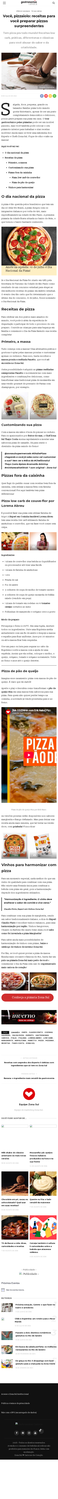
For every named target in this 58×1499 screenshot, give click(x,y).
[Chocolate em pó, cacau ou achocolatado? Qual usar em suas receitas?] (14, 1183)
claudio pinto (36, 1032)
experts (30, 1035)
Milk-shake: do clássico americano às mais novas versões (13, 1155)
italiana (22, 1038)
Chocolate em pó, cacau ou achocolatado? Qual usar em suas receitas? (14, 1202)
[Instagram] (29, 1433)
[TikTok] (41, 1431)
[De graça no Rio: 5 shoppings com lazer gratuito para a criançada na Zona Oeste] (7, 1363)
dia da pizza (18, 1035)
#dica (27, 460)
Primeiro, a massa (17, 162)
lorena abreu (35, 1038)
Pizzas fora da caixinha (20, 172)
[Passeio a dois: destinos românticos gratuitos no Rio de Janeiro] (7, 1335)
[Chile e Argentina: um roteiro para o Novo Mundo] (2, 1319)
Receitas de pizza (14, 157)
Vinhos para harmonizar (21, 187)
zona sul (30, 1043)
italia (13, 1038)
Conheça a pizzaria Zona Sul (31, 997)
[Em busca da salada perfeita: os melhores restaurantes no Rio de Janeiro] (7, 1349)
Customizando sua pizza (21, 167)
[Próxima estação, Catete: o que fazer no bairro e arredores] (7, 1307)
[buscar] (54, 2)
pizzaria (49, 1041)
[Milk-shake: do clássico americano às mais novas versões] (14, 1136)
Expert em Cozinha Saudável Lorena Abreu (31, 516)
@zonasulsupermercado (18, 453)
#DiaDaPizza (39, 453)
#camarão (32, 464)
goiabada (17, 826)
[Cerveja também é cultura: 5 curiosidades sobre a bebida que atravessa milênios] (43, 1227)
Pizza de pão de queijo (23, 182)
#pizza (22, 464)
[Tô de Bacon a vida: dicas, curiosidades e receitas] (14, 1227)
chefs (24, 1032)
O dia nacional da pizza (17, 152)
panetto (32, 1041)
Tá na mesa (36, 11)
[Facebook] (16, 1433)
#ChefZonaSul (42, 460)
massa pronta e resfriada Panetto (18, 359)
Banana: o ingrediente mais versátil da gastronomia (29, 1078)
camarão (15, 1032)
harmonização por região (14, 926)
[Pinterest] (22, 1433)
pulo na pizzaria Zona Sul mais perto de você (24, 960)
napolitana (20, 1041)
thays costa (18, 1043)
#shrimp (43, 464)
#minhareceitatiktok (16, 467)
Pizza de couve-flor (26, 177)
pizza (41, 1041)
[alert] (29, 1290)
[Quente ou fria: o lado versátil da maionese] (43, 1183)
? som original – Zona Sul (42, 467)
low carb (48, 1038)
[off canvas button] (4, 3)
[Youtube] (35, 1433)
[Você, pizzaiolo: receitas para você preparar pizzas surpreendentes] (29, 71)
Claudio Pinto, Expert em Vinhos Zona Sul (24, 909)
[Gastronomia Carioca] (29, 1424)
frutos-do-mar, (35, 435)
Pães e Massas (23, 11)
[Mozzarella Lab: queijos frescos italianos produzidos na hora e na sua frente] (43, 1136)
